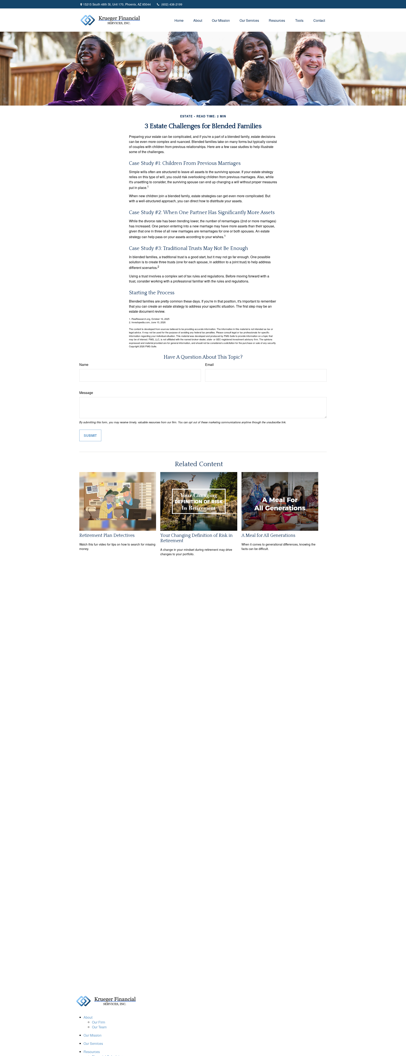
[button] (179, 20)
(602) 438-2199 (171, 4)
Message (86, 392)
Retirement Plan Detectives (107, 535)
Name (83, 364)
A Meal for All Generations (268, 535)
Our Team (99, 1027)
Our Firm (98, 1022)
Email (209, 364)
